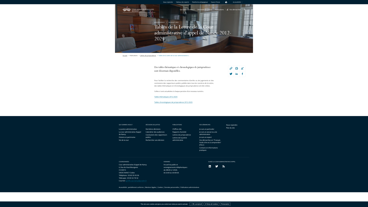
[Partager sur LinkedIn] (236, 74)
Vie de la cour (124, 140)
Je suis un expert (205, 137)
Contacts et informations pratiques (208, 149)
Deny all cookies (212, 204)
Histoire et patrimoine (127, 137)
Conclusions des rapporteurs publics (156, 136)
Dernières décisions (153, 129)
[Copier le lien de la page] (231, 68)
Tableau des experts (182, 2)
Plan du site (230, 128)
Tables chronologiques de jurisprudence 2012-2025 (173, 102)
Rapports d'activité (179, 132)
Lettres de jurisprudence (148, 55)
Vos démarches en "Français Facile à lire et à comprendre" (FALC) (210, 142)
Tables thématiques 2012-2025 (165, 97)
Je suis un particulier (206, 129)
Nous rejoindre (168, 2)
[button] (187, 9)
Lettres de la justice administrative (179, 139)
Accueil (125, 55)
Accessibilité (237, 2)
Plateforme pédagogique (200, 2)
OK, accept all (197, 204)
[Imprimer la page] (236, 68)
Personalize (225, 204)
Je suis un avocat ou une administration (208, 133)
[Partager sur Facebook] (242, 74)
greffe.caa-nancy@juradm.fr (136, 181)
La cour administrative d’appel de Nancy (130, 133)
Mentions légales (150, 187)
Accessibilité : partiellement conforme (131, 187)
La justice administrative (128, 129)
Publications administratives (190, 187)
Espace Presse (215, 2)
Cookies (160, 187)
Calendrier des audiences (155, 132)
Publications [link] (134, 55)
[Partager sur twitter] (231, 74)
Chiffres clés (177, 129)
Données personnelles (171, 187)
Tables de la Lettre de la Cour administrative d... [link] (174, 55)
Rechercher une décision (155, 140)
